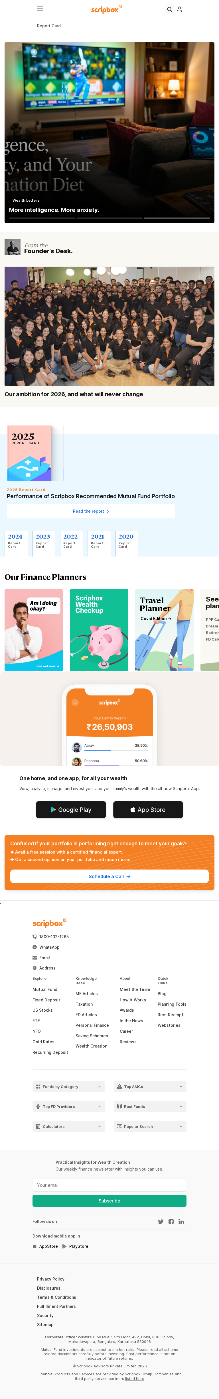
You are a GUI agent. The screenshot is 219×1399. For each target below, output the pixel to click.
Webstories (169, 1025)
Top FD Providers (59, 1106)
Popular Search (138, 1126)
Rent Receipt (170, 1015)
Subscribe (109, 1201)
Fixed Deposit (46, 1000)
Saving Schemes (92, 1036)
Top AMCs (133, 1086)
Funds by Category (60, 1086)
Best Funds (134, 1106)
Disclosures (48, 1288)
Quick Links (159, 980)
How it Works (133, 1000)
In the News (131, 1020)
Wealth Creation (91, 1046)
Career (126, 1031)
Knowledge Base (78, 980)
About (121, 978)
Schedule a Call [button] (106, 876)
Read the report (89, 511)
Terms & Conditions (56, 1297)
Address (47, 968)
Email (44, 958)
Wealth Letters (26, 200)
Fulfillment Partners (56, 1306)
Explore (35, 978)
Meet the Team (135, 989)
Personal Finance (92, 1025)
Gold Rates (43, 1042)
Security (45, 1315)
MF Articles (87, 993)
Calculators (54, 1126)
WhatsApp (49, 947)
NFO (37, 1031)
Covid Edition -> (156, 618)
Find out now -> (48, 666)
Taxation (84, 1004)
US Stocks (43, 1010)
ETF (36, 1020)
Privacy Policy (50, 1279)
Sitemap (45, 1324)
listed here (134, 1378)
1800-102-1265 (54, 936)
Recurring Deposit (50, 1052)
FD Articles (86, 1015)
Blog (162, 993)
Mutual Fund (45, 989)
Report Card (49, 25)
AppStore (48, 1246)
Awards (127, 1010)
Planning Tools (172, 1004)
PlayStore (78, 1246)
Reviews (128, 1042)
